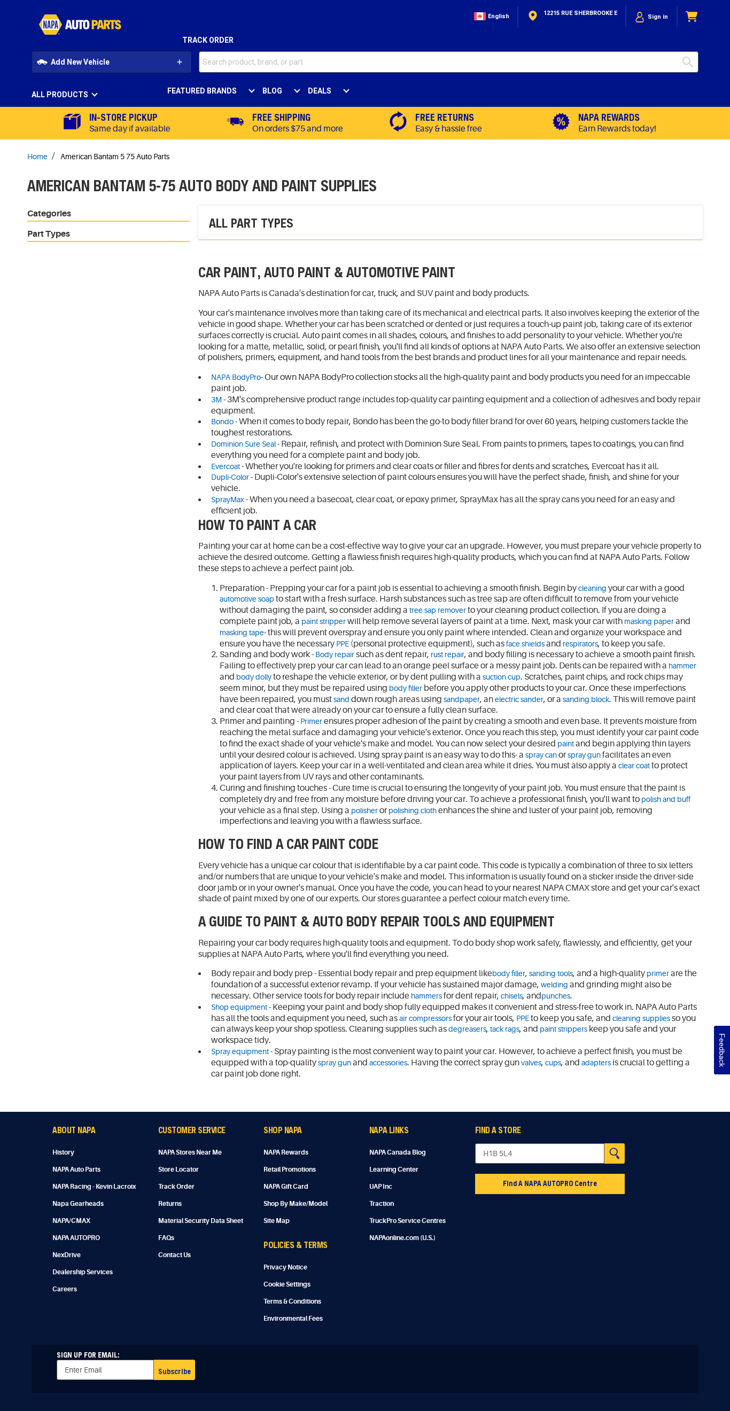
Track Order (208, 40)
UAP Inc (380, 1186)
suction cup (502, 677)
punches (555, 996)
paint (565, 743)
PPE (342, 644)
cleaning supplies (641, 1018)
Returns (170, 1203)
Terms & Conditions (292, 1301)
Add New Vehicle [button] (80, 62)
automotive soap (247, 599)
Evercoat (225, 466)
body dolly (253, 677)
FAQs (166, 1238)
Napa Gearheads (78, 1203)
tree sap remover (437, 610)
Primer (311, 721)
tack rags (504, 1029)
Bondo (222, 421)
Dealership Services (82, 1272)
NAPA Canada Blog (397, 1152)
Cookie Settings (286, 1284)
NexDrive (66, 1255)
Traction (381, 1203)
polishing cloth (413, 810)
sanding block (586, 699)
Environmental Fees (293, 1318)
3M (216, 399)
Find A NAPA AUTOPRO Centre (550, 1183)
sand (341, 699)
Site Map (276, 1221)
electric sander (519, 699)
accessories (388, 1062)
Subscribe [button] (174, 1371)
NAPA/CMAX (71, 1221)
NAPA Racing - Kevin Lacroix (94, 1186)
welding (554, 984)
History (63, 1152)
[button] (490, 16)
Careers (64, 1289)
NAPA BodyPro (236, 377)
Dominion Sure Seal (243, 444)
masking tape (242, 632)
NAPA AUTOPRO (76, 1238)
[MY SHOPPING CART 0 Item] (692, 17)
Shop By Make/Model (295, 1203)
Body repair (334, 654)
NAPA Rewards (285, 1152)
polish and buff (665, 799)
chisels (512, 996)
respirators (580, 644)
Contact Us (174, 1255)
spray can (541, 755)
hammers (426, 996)
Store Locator (178, 1169)
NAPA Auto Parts (76, 1169)
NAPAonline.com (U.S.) (402, 1238)
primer (658, 973)
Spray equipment (240, 1051)
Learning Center (393, 1169)
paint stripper (323, 621)
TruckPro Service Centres (407, 1221)
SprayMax (227, 499)
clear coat (634, 765)
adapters (596, 1062)
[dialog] (651, 16)
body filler (405, 688)
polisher (364, 810)
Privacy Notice (285, 1267)
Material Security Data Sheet (200, 1221)
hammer (682, 665)
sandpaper (462, 699)
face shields (525, 644)
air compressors (425, 1018)
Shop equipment (239, 1007)
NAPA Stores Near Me (190, 1152)
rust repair (447, 654)
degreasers (467, 1029)
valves (531, 1062)
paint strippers (563, 1029)
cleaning (592, 588)
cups (553, 1062)
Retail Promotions (289, 1169)
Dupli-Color (230, 477)
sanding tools (551, 973)
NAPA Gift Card (285, 1186)
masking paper (649, 621)
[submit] (690, 62)
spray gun (584, 755)
